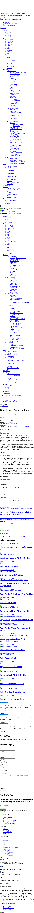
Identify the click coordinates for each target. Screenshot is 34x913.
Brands (5, 38)
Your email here (4, 805)
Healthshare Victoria (12, 194)
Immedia (9, 48)
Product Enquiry (4, 748)
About (5, 30)
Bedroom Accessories (15, 90)
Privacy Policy (7, 906)
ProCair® (9, 62)
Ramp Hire (9, 181)
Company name (4, 761)
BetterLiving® (10, 42)
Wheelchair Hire (11, 178)
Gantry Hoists (13, 102)
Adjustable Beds (14, 85)
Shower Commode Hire (13, 182)
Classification (3, 770)
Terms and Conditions (9, 823)
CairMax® (9, 44)
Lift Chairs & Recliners (16, 129)
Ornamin (9, 59)
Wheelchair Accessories (9, 400)
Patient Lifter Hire (11, 179)
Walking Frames (14, 140)
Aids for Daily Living (12, 135)
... (3, 398)
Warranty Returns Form (9, 822)
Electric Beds (13, 81)
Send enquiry (3, 425)
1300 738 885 (14, 23)
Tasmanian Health (11, 197)
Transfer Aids (13, 94)
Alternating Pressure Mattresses (18, 72)
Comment (3, 773)
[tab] (17, 431)
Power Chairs (13, 158)
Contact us (9, 36)
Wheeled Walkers (17, 138)
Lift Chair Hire (10, 172)
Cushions (12, 123)
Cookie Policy (7, 909)
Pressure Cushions (18, 124)
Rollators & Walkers (15, 136)
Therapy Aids (13, 143)
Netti (8, 54)
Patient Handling (11, 60)
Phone (1, 764)
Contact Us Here (7, 849)
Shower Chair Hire (12, 169)
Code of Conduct (7, 832)
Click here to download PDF (21, 426)
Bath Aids (12, 109)
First (18, 753)
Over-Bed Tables (14, 75)
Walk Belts (13, 97)
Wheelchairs (10, 157)
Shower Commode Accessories (21, 117)
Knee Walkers (17, 139)
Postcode (2, 767)
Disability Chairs (14, 132)
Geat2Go (9, 193)
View (28, 15)
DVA (8, 191)
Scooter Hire (10, 184)
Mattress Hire (10, 173)
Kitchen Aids (13, 151)
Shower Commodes (15, 115)
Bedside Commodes (15, 114)
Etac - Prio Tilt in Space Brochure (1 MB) (14, 536)
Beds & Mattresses (11, 71)
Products (5, 69)
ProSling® (9, 63)
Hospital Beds (13, 83)
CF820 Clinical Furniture (13, 190)
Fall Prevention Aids (15, 145)
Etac (8, 47)
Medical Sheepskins (15, 155)
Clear (11, 422)
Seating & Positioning (12, 121)
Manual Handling (14, 93)
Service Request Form (9, 817)
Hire (4, 164)
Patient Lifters (13, 99)
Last (18, 755)
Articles (5, 839)
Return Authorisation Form (10, 819)
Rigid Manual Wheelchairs (17, 163)
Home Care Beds (14, 84)
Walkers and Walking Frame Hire (15, 175)
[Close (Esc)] (0, 790)
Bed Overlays (13, 77)
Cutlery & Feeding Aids (16, 152)
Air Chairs (12, 130)
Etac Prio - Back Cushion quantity (9, 423)
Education (6, 198)
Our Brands (10, 33)
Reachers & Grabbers (15, 149)
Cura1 (8, 45)
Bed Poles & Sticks (15, 88)
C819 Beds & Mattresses (13, 188)
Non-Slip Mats (10, 120)
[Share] (2, 790)
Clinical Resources (11, 200)
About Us (9, 32)
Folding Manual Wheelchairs (17, 161)
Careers (9, 35)
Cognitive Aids (14, 154)
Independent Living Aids (16, 142)
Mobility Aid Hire (11, 176)
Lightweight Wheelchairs (16, 160)
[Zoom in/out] (5, 790)
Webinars (9, 203)
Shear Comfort (10, 65)
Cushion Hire (10, 170)
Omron (8, 57)
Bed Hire (9, 167)
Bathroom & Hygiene (12, 108)
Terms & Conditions (8, 908)
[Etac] (4, 406)
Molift (8, 53)
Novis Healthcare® (12, 56)
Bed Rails (12, 87)
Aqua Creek (10, 41)
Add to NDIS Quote (5, 739)
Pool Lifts (12, 105)
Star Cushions (10, 66)
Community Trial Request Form (11, 820)
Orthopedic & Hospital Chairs (18, 133)
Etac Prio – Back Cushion (10, 401)
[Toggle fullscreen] (4, 790)
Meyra (8, 51)
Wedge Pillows (17, 80)
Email (2, 757)
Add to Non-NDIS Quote (19, 739)
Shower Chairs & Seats (16, 112)
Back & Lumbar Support (16, 127)
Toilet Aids (13, 111)
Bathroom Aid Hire (12, 166)
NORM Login (7, 833)
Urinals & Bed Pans (15, 118)
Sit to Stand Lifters (15, 100)
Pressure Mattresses (15, 74)
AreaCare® (10, 39)
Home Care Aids (14, 148)
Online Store (12, 25)
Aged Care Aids (14, 146)
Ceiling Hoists (13, 103)
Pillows (12, 78)
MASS (8, 196)
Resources (6, 22)
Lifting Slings (13, 106)
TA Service (9, 68)
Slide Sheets (13, 96)
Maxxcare (9, 50)
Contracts (5, 187)
